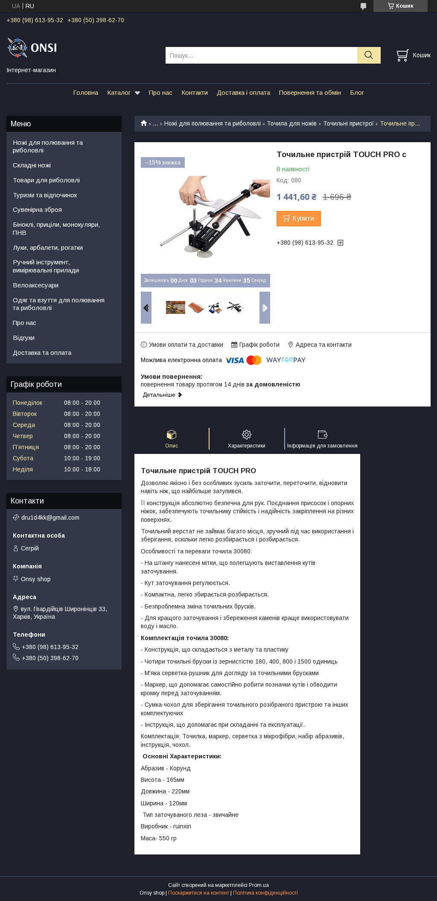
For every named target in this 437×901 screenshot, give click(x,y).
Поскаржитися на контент (198, 893)
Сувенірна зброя (37, 209)
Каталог (119, 92)
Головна (85, 92)
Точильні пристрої (348, 123)
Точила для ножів (292, 123)
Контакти (194, 92)
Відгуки (24, 337)
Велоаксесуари (35, 285)
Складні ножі (32, 165)
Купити (303, 218)
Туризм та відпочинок (45, 195)
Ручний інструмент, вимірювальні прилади (46, 266)
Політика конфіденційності (265, 893)
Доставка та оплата (42, 352)
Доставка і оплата (243, 92)
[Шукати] (369, 55)
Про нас (160, 92)
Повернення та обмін (310, 92)
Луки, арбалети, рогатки (48, 247)
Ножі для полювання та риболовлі (212, 123)
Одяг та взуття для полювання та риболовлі (59, 304)
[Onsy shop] (80, 47)
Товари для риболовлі (46, 180)
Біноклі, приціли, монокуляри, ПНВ (56, 228)
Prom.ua (259, 885)
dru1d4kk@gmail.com (50, 517)
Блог (357, 92)
